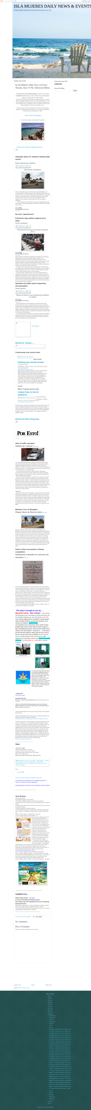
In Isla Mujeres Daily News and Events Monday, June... (60, 1056)
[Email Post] (33, 916)
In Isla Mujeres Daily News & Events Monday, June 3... (60, 1029)
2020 (49, 1002)
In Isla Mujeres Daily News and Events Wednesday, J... (60, 1052)
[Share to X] (38, 916)
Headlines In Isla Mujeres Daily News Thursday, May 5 (60, 1080)
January (51, 1098)
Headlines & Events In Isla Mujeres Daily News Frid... (60, 1076)
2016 (49, 1010)
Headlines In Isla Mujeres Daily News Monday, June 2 (60, 1086)
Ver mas (37, 446)
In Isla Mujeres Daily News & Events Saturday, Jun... (60, 1060)
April (50, 1092)
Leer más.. (17, 302)
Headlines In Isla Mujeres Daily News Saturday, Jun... (60, 1047)
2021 (49, 1000)
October (51, 1019)
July (50, 1025)
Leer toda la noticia (28, 369)
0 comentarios (21, 369)
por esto (17, 438)
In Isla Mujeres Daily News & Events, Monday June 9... (60, 1070)
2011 (49, 1103)
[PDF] (17, 165)
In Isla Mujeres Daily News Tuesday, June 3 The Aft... (60, 1084)
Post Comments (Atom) (24, 987)
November (51, 1017)
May (50, 1090)
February (51, 1096)
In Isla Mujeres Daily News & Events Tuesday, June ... (60, 1041)
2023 (49, 996)
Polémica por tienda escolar (31, 362)
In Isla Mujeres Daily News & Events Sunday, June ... (60, 1031)
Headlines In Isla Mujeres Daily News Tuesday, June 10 (60, 1068)
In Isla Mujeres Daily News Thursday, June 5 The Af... (60, 1078)
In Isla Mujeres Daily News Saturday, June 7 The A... (60, 1074)
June (50, 1027)
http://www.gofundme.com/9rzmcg (23, 739)
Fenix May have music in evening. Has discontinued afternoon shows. (28, 777)
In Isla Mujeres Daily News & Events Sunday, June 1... (60, 1058)
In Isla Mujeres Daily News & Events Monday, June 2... (60, 1043)
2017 (49, 1008)
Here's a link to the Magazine (33, 115)
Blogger (51, 1107)
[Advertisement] (32, 973)
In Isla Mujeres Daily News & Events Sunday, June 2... (60, 1045)
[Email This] (36, 916)
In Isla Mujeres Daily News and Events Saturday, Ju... (60, 1033)
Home (33, 985)
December (51, 1015)
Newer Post (17, 985)
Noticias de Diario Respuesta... (27, 419)
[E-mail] (28, 165)
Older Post (49, 985)
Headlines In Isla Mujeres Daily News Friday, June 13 (60, 1062)
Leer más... (17, 210)
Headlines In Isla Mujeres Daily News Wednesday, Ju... (60, 1082)
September (51, 1021)
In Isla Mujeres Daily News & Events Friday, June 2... (60, 1048)
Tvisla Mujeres (35, 326)
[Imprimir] (23, 165)
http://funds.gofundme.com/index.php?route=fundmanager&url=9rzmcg (31, 718)
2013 (49, 1101)
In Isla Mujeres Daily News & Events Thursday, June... (60, 1037)
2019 (49, 1004)
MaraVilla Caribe (22, 613)
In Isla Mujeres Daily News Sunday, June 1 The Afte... (60, 1088)
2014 (49, 1014)
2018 (49, 1006)
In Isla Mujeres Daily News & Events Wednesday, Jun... (60, 1039)
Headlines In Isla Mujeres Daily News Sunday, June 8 (60, 1072)
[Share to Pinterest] (41, 916)
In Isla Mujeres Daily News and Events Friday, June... (60, 1035)
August (50, 1023)
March (50, 1094)
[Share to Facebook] (40, 916)
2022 (49, 998)
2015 (49, 1012)
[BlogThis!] (37, 916)
